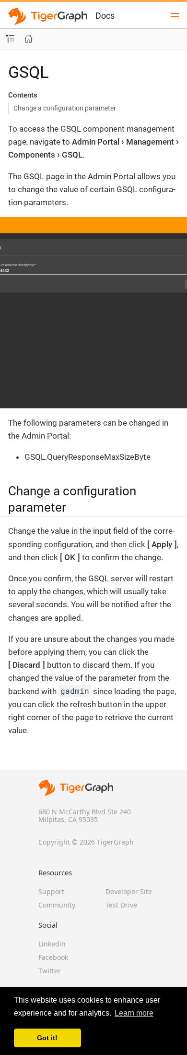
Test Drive (121, 904)
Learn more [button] (134, 1013)
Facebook (53, 957)
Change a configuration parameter (64, 108)
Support (51, 891)
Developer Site (128, 891)
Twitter (49, 970)
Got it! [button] (47, 1038)
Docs (105, 16)
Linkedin (52, 943)
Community (56, 904)
